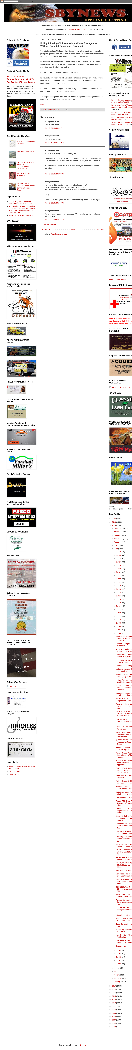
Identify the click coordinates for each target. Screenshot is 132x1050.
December (118, 528)
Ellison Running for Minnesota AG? (123, 645)
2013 (114, 999)
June (116, 549)
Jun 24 (119, 572)
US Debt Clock (14, 772)
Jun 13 (119, 609)
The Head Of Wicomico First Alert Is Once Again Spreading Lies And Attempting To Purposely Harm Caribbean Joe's (22, 209)
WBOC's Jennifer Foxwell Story (23, 174)
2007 (114, 1020)
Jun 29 (119, 555)
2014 (114, 996)
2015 (114, 993)
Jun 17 (119, 596)
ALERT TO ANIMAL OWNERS (21, 215)
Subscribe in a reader (117, 280)
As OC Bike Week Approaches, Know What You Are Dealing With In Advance (21, 79)
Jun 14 (119, 606)
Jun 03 (119, 957)
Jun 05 (119, 950)
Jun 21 (119, 582)
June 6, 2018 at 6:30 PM (54, 174)
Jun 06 (119, 633)
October (117, 535)
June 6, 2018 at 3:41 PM (54, 142)
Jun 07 (119, 630)
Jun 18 (119, 592)
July (116, 545)
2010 (114, 1010)
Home (73, 230)
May (116, 968)
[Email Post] (66, 110)
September (118, 539)
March (116, 975)
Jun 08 (119, 626)
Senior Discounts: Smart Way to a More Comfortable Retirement (22, 202)
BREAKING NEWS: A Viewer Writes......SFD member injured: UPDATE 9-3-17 (25, 165)
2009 (114, 1013)
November (118, 532)
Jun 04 (119, 954)
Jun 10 (119, 620)
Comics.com (14, 775)
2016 (114, 989)
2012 (114, 1003)
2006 (114, 1023)
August (117, 542)
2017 (114, 986)
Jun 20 (119, 586)
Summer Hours (121, 946)
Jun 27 (119, 562)
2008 (114, 1016)
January (117, 982)
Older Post (100, 230)
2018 (114, 525)
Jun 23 (119, 575)
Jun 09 (119, 623)
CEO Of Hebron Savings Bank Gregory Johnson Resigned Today (25, 187)
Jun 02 (119, 960)
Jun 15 (119, 603)
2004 (114, 1027)
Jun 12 (119, 613)
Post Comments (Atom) (60, 234)
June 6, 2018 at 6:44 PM (54, 203)
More (42, 105)
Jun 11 (119, 616)
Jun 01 (119, 964)
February (117, 978)
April (116, 971)
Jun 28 (119, 558)
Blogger (83, 1045)
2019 (114, 522)
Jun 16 (119, 599)
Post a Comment (49, 225)
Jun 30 (119, 552)
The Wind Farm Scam (25, 152)
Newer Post (45, 230)
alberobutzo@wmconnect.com (78, 29)
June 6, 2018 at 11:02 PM (54, 220)
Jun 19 (119, 589)
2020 (114, 519)
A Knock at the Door (123, 915)
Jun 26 (119, 565)
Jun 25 (119, 569)
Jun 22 (119, 579)
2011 (114, 1006)
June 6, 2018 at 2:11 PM (54, 128)
